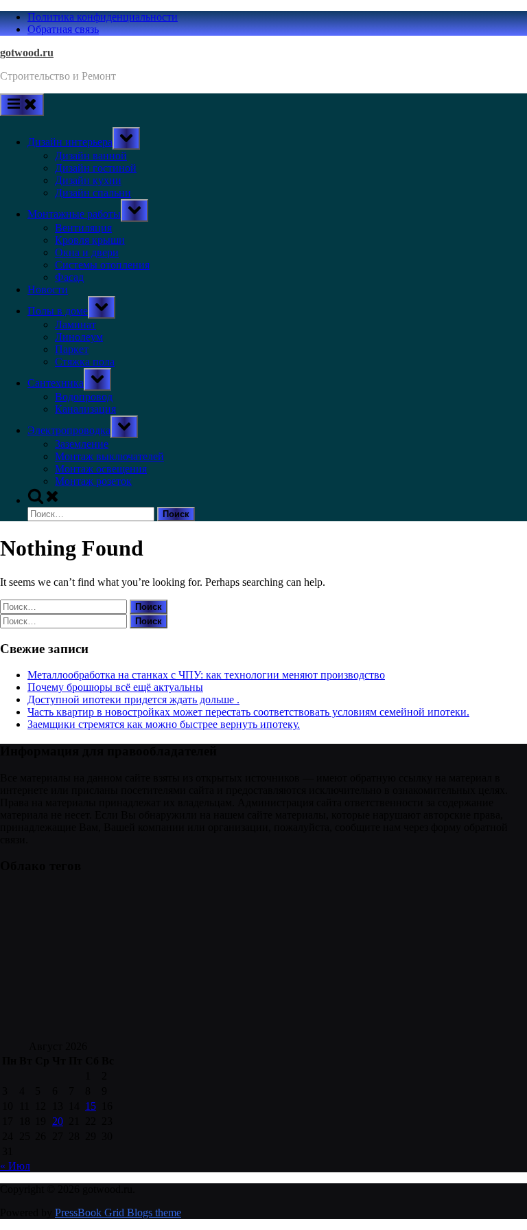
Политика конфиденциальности (102, 17)
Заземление (81, 444)
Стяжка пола (85, 361)
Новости (47, 289)
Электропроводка (68, 430)
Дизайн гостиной (96, 168)
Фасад (69, 277)
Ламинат (75, 324)
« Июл (15, 1166)
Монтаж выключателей (109, 456)
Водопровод (84, 396)
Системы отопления (102, 265)
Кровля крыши (90, 240)
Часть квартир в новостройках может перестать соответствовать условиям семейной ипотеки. (248, 712)
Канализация (85, 409)
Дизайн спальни (93, 192)
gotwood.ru (27, 52)
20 (57, 1121)
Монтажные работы (74, 214)
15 (90, 1106)
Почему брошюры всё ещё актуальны (115, 687)
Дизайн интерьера (70, 142)
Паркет (72, 349)
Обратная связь (63, 29)
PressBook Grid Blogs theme (118, 1212)
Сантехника (55, 383)
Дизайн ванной (91, 155)
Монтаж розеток (93, 481)
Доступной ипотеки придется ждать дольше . (133, 699)
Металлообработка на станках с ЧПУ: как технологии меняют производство (206, 675)
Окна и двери (87, 252)
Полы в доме (57, 311)
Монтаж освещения (101, 469)
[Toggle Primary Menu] (22, 104)
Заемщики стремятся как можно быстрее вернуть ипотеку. (163, 724)
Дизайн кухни (88, 180)
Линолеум (79, 337)
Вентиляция (83, 228)
